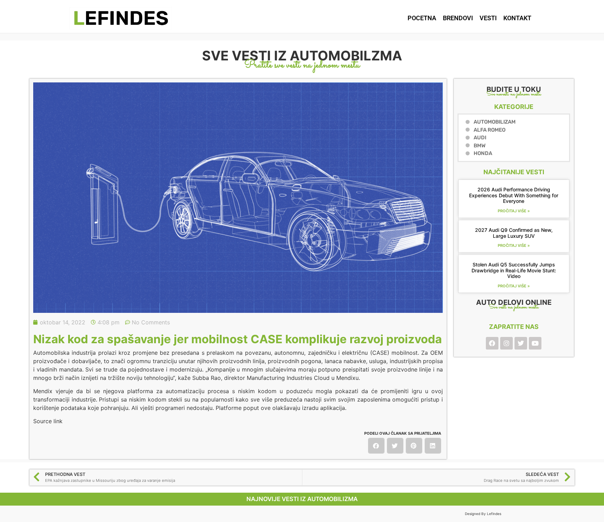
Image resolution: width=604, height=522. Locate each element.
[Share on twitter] (395, 446)
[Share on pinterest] (414, 446)
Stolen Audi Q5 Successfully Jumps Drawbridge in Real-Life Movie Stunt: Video (514, 270)
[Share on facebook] (376, 446)
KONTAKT (517, 18)
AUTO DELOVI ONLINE (514, 302)
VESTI (488, 18)
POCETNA (422, 18)
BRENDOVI (458, 18)
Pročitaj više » (514, 210)
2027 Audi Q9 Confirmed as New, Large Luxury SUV (514, 233)
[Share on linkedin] (433, 446)
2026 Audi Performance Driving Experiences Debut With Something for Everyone (513, 195)
